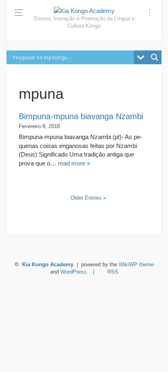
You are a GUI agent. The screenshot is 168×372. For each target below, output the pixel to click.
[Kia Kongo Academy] (84, 10)
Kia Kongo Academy (47, 265)
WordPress (73, 272)
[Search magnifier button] (154, 57)
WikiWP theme (136, 265)
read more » (74, 163)
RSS (112, 272)
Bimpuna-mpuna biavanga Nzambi (81, 116)
